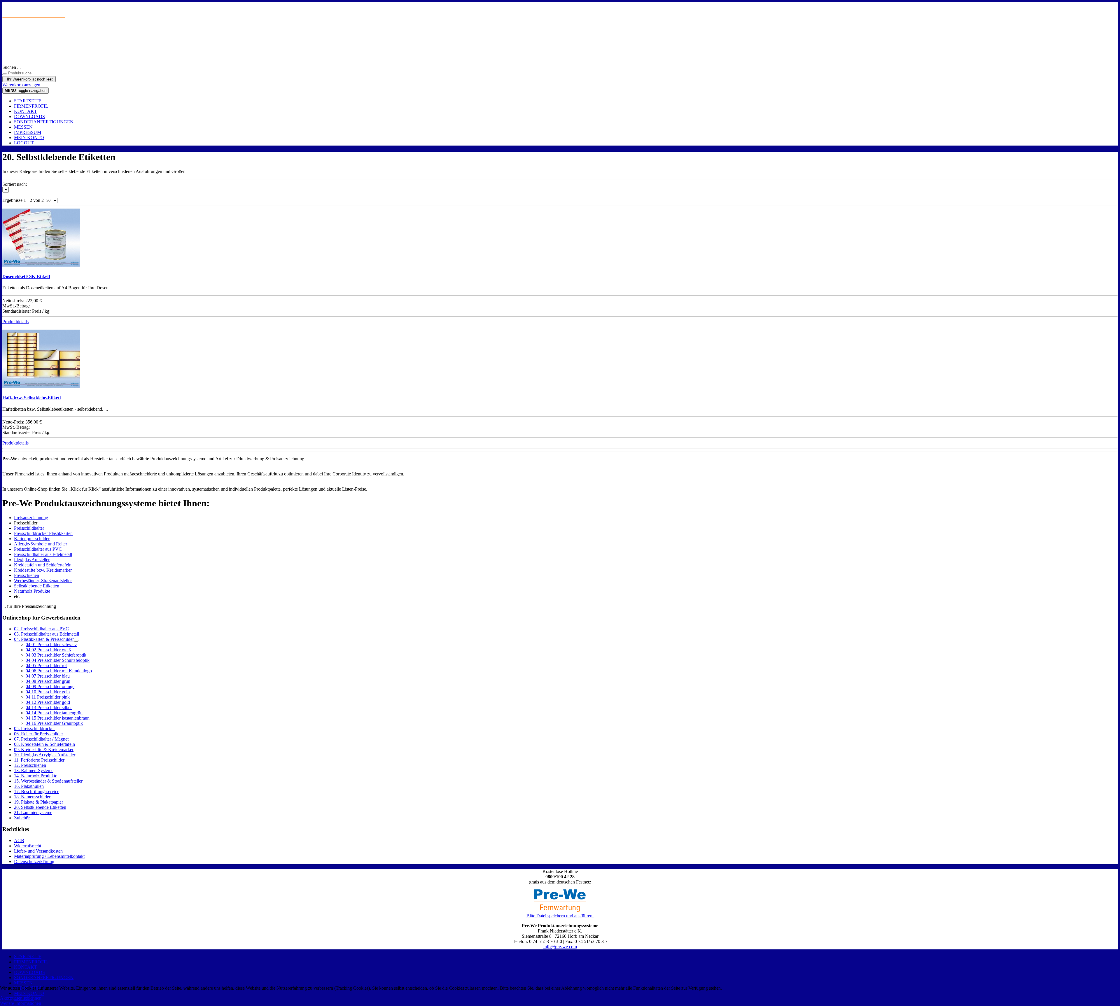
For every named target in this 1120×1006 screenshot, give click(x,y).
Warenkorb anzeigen (21, 84)
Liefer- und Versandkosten (38, 850)
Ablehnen (32, 997)
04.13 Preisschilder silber (49, 707)
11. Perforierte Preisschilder (39, 759)
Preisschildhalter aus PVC (38, 549)
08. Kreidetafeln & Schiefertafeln (44, 744)
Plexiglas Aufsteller (32, 559)
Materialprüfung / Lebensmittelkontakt (49, 856)
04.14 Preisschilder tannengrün (54, 712)
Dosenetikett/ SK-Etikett (26, 276)
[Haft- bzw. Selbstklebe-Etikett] (41, 386)
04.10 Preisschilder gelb (48, 691)
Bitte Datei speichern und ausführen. (560, 915)
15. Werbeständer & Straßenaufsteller (48, 780)
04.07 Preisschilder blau (48, 675)
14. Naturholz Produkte (35, 775)
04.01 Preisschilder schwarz (51, 644)
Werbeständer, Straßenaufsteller (43, 580)
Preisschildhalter (29, 528)
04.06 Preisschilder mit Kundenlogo (59, 670)
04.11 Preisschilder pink (48, 696)
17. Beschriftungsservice (36, 791)
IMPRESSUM (27, 132)
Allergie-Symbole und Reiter (40, 543)
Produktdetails (15, 321)
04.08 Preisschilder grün (48, 681)
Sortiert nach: (14, 184)
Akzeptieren (11, 997)
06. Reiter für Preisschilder (38, 733)
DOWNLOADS (29, 116)
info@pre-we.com (560, 946)
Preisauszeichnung (31, 517)
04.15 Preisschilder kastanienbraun (58, 717)
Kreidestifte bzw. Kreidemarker (43, 570)
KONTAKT (25, 111)
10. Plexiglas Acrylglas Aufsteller (44, 754)
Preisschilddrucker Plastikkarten (43, 533)
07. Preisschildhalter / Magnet (41, 738)
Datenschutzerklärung (34, 861)
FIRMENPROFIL (31, 106)
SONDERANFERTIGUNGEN (44, 121)
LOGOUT (24, 142)
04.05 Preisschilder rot (46, 665)
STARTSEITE (27, 100)
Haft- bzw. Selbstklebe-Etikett (31, 397)
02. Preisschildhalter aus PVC (41, 628)
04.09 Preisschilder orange (50, 686)
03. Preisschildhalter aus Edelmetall (46, 633)
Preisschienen (26, 575)
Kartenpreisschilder (32, 538)
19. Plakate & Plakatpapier (38, 801)
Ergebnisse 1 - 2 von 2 (23, 200)
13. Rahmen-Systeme (33, 770)
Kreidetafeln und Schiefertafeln (42, 564)
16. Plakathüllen (29, 786)
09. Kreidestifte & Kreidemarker (44, 749)
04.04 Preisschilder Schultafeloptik (58, 660)
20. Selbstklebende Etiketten (40, 807)
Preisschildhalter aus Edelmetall (43, 554)
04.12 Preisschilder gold (48, 702)
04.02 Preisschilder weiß (48, 649)
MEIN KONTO (29, 137)
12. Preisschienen (30, 765)
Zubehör (22, 817)
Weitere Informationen (20, 1003)
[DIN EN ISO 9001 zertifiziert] (560, 46)
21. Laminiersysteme (33, 812)
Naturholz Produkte (32, 591)
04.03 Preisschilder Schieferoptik (56, 654)
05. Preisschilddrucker (34, 728)
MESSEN (23, 127)
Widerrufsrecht (27, 845)
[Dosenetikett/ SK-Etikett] (41, 265)
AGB (19, 840)
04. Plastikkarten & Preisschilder (44, 639)
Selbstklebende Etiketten (36, 585)
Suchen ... (11, 67)
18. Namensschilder (32, 796)
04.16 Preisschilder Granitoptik (54, 723)
